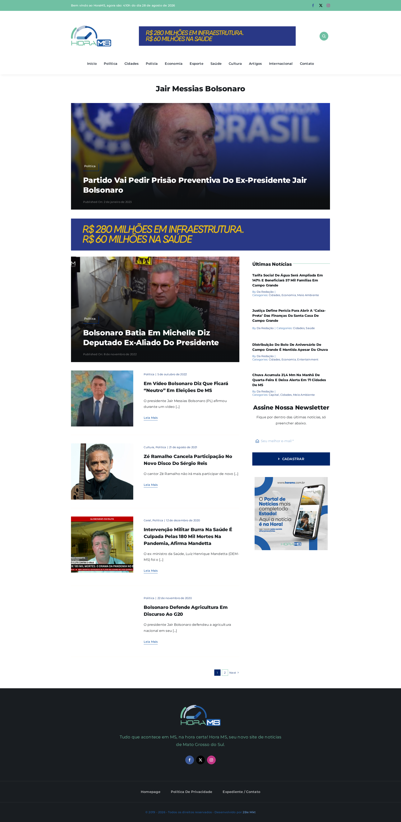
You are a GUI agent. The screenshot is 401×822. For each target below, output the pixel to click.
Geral (147, 520)
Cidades (274, 295)
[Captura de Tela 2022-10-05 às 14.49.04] (102, 372)
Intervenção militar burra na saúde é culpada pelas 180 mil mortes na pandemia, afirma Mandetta (188, 536)
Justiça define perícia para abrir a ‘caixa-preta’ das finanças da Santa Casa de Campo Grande (289, 316)
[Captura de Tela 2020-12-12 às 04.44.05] (102, 518)
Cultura (149, 447)
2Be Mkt (249, 812)
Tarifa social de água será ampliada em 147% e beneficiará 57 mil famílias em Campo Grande (287, 280)
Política (149, 374)
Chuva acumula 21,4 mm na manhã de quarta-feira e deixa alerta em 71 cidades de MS (289, 380)
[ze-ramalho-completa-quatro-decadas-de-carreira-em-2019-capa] (102, 445)
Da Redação (265, 291)
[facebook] (313, 5)
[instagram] (328, 5)
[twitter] (320, 5)
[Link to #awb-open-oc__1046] (324, 36)
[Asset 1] (91, 27)
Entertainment (307, 359)
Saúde (310, 328)
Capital (274, 394)
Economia (289, 295)
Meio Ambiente (308, 295)
